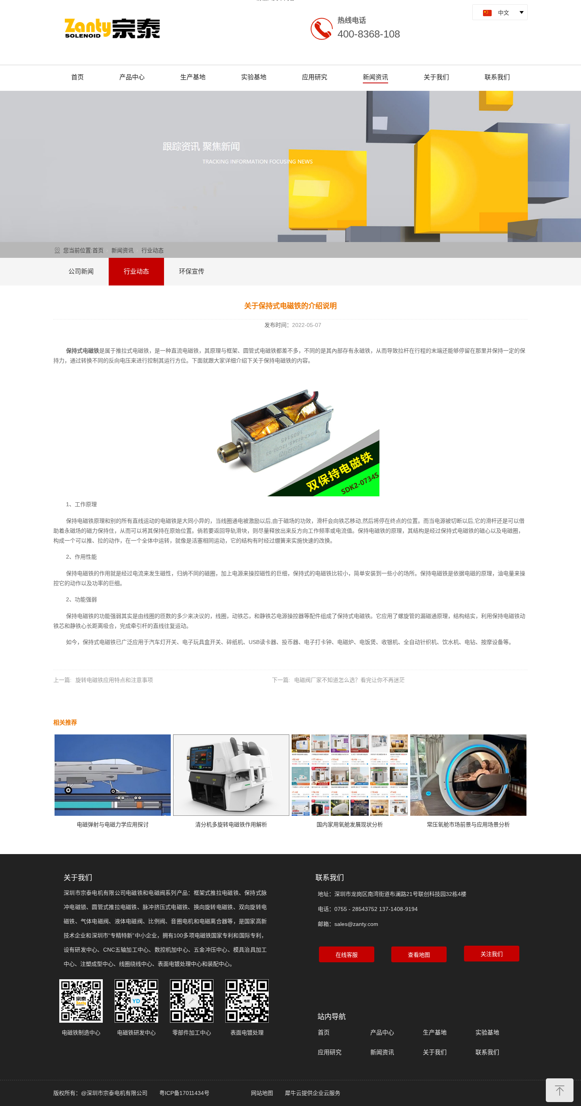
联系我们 (497, 77)
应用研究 (314, 77)
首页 (77, 77)
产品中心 (132, 77)
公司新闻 (81, 271)
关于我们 (436, 77)
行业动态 (152, 250)
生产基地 (193, 77)
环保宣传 (191, 271)
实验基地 (253, 77)
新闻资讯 (375, 77)
